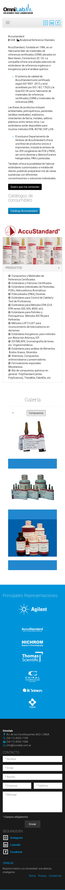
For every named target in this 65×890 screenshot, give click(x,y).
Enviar (32, 824)
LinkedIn (15, 844)
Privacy (42, 875)
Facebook (16, 852)
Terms (32, 875)
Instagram (16, 837)
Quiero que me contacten (24, 186)
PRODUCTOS (14, 267)
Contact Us (55, 875)
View (14, 466)
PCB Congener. (22, 460)
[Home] (18, 8)
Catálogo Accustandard (23, 210)
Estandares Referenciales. (32, 511)
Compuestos (36, 413)
